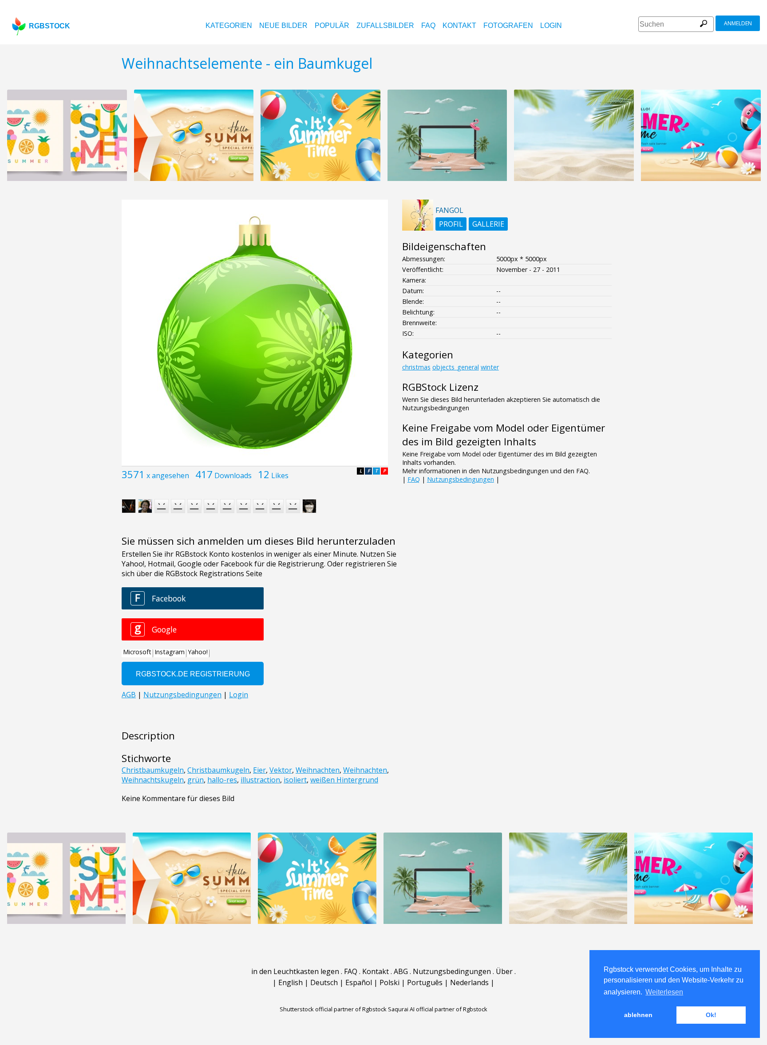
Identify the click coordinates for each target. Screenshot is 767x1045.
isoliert (295, 780)
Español (358, 982)
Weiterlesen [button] (664, 992)
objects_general (455, 367)
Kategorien (229, 25)
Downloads (233, 475)
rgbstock (49, 26)
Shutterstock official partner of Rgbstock (333, 1009)
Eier (259, 770)
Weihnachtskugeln (153, 780)
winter (490, 367)
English (290, 982)
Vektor (280, 770)
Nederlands (469, 982)
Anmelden (738, 23)
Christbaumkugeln (153, 770)
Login (551, 25)
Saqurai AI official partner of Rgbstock (437, 1009)
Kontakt (459, 25)
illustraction (260, 780)
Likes (280, 475)
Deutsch (324, 982)
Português (425, 982)
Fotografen (508, 25)
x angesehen (167, 475)
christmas (416, 367)
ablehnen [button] (638, 1014)
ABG (401, 971)
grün (195, 780)
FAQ (428, 25)
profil (451, 224)
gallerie (488, 224)
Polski (389, 982)
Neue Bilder (283, 25)
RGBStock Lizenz (440, 387)
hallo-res (222, 780)
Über (504, 971)
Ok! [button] (711, 1014)
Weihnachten (318, 770)
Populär (332, 25)
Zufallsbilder (385, 25)
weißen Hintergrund (344, 780)
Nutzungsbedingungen (460, 479)
